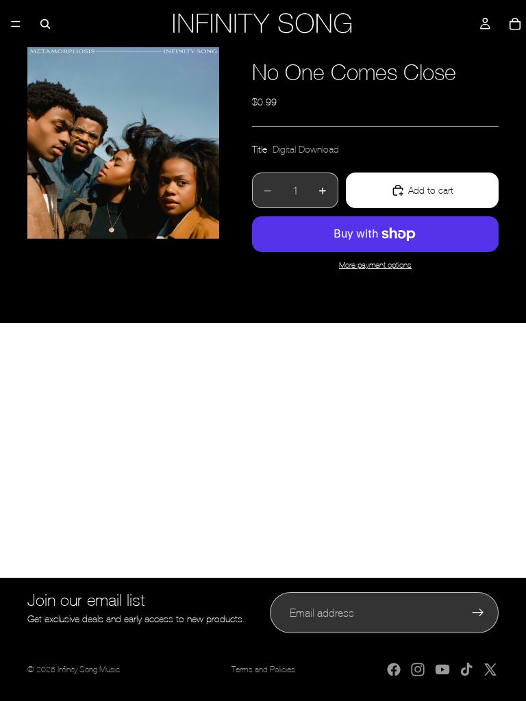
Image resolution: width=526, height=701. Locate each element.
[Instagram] (418, 669)
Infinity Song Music (89, 669)
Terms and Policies (263, 669)
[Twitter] (490, 669)
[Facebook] (394, 669)
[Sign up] (478, 612)
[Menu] (16, 24)
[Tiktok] (466, 669)
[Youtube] (442, 669)
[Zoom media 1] (123, 143)
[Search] (45, 24)
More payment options (375, 264)
